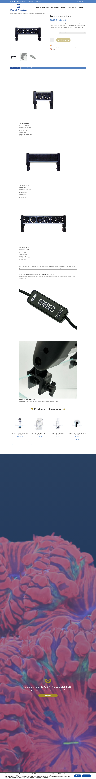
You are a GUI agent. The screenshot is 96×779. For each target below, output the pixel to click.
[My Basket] (83, 1)
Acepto (77, 775)
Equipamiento (54, 7)
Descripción (15, 67)
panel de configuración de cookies (44, 776)
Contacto (80, 7)
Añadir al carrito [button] (20, 443)
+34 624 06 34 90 (31, 1)
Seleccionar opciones (77, 443)
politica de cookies (43, 777)
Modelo (52, 33)
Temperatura (24, 13)
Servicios (63, 7)
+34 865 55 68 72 (39, 1)
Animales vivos (44, 7)
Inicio (37, 7)
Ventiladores (31, 13)
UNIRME (48, 695)
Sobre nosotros (72, 7)
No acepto (86, 775)
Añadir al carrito (63, 40)
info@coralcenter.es (22, 1)
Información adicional (28, 67)
